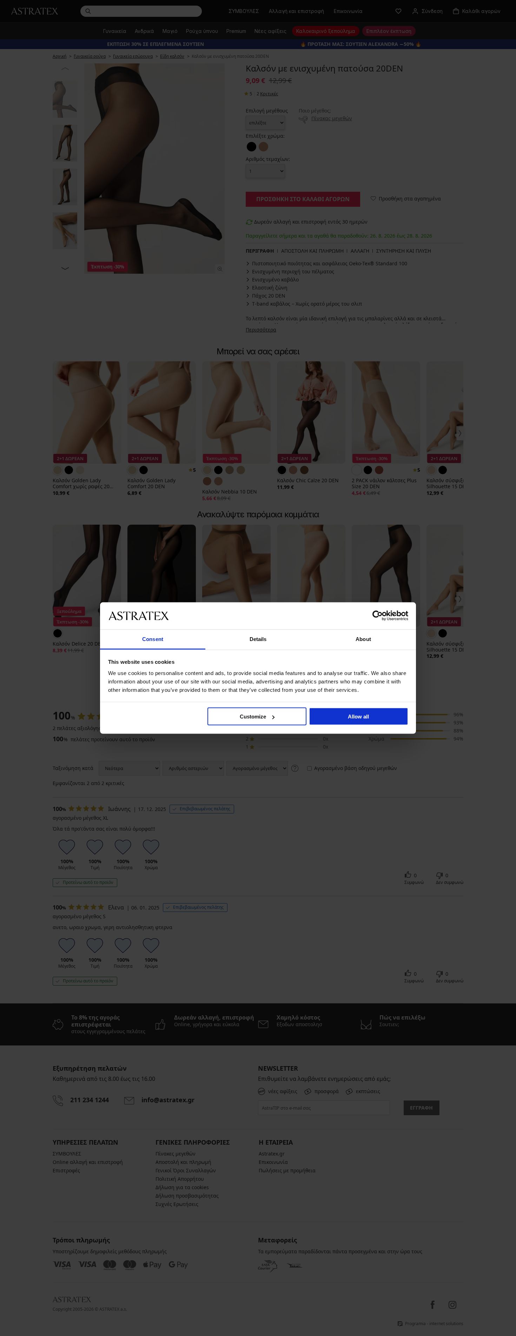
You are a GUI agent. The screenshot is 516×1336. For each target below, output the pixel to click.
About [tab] (363, 639)
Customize (253, 717)
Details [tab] (258, 639)
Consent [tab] (152, 639)
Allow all (358, 717)
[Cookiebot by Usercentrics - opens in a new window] (377, 616)
